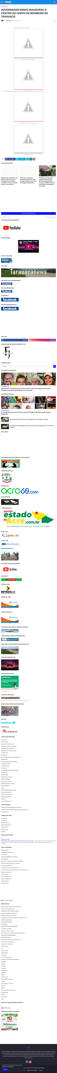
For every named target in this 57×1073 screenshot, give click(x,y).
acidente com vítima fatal (7, 944)
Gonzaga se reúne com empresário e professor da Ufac (14, 917)
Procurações (4, 854)
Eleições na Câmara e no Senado (8, 915)
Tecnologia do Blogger (8, 900)
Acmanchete (4, 818)
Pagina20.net (4, 772)
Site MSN (3, 799)
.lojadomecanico (5, 881)
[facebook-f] (26, 1061)
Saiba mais (10, 1066)
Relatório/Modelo (5, 785)
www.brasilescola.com (6, 801)
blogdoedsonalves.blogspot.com (8, 750)
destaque (3, 963)
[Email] (34, 159)
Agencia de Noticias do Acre (7, 744)
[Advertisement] (28, 199)
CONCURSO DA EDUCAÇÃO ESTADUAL (10, 911)
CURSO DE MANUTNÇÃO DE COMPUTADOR (11, 807)
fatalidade (3, 972)
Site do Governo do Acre (7, 794)
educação (3, 968)
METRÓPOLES (4, 759)
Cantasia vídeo (4, 752)
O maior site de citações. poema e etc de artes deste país (14, 870)
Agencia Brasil (4, 741)
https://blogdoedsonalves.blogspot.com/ (11, 757)
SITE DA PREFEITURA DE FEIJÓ (8, 790)
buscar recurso (4, 950)
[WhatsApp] (27, 159)
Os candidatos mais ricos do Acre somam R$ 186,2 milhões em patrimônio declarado (26, 413)
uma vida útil (4, 996)
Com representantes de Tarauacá (9, 913)
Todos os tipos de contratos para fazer (10, 867)
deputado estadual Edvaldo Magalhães (10, 959)
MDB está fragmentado (6, 920)
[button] (1, 2)
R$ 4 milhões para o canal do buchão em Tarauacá (13, 933)
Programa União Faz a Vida (7, 931)
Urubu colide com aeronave (7, 941)
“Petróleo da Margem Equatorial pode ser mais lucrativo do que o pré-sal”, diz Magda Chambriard (28, 180)
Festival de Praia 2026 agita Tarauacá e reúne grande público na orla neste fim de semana (32, 426)
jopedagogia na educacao (7, 852)
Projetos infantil (5, 850)
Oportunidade (4, 924)
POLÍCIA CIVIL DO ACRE (6, 777)
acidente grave (4, 946)
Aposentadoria (4, 859)
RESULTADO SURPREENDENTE (8, 935)
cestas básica (4, 952)
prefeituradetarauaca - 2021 (8, 783)
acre (2, 948)
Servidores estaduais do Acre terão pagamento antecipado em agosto (29, 419)
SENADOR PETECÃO (6, 937)
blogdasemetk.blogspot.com (8, 748)
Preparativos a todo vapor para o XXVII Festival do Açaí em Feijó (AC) (17, 841)
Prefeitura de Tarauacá (6, 781)
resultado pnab (4, 992)
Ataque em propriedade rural (8, 909)
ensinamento (4, 970)
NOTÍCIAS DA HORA (5, 763)
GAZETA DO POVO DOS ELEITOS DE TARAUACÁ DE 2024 (14, 809)
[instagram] (30, 1061)
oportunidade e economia (7, 983)
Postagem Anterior (6, 217)
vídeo (2, 999)
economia (3, 966)
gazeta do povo (4, 812)
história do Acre (5, 827)
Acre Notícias (4, 820)
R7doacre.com (4, 829)
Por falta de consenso (6, 928)
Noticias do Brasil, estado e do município (10, 863)
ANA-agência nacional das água (8, 746)
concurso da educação (6, 957)
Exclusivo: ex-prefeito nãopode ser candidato (12, 861)
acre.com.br (4, 739)
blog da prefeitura (5, 822)
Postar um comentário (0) (28, 213)
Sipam (2, 788)
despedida (3, 961)
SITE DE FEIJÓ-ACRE (6, 792)
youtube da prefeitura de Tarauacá (9, 856)
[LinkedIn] (30, 159)
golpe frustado (4, 977)
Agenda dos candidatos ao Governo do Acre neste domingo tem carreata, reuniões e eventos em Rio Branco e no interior (9, 181)
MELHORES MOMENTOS (6, 922)
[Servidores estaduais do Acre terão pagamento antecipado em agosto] (5, 419)
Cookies (40, 1070)
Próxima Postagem (50, 217)
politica (3, 988)
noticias (3, 981)
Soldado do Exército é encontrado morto (10, 939)
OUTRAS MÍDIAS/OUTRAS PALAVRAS (10, 770)
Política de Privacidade (31, 1070)
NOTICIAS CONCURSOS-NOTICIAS (9, 761)
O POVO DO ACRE (5, 766)
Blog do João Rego (24, 1067)
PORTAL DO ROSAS (5, 779)
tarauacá (3, 831)
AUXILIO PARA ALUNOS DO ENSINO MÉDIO (11, 906)
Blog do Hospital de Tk (6, 825)
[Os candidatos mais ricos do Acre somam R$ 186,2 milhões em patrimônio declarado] (28, 402)
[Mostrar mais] (37, 159)
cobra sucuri (4, 955)
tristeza (3, 994)
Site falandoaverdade (6, 796)
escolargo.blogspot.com (7, 865)
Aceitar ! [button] (5, 1069)
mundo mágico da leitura (7, 979)
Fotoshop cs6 (4, 755)
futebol (2, 974)
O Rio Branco (4, 768)
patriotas (3, 985)
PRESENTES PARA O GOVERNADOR (9, 926)
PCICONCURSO (4, 774)
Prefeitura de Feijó (5, 839)
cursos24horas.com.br (6, 876)
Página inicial (4, 6)
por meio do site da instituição (8, 990)
